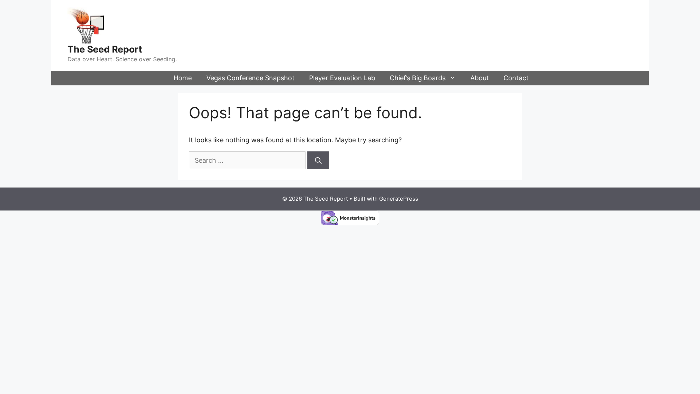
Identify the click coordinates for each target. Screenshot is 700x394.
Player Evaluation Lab (342, 78)
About (479, 78)
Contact (516, 78)
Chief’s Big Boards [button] (418, 78)
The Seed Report (104, 49)
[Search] (318, 160)
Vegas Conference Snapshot (250, 78)
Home (183, 78)
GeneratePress (398, 198)
